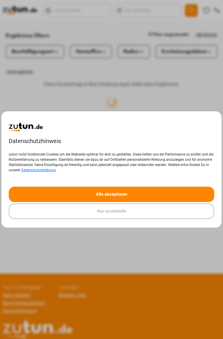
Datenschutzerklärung (38, 170)
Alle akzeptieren (111, 194)
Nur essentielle (111, 211)
